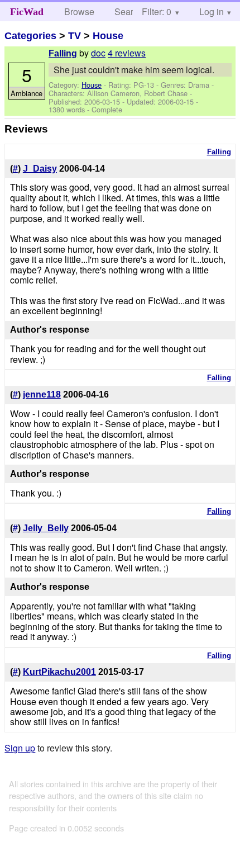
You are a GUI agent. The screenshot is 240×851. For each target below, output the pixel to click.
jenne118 (42, 394)
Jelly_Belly (46, 528)
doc (98, 52)
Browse (79, 11)
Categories (30, 35)
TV (74, 35)
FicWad (27, 11)
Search (128, 11)
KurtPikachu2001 (59, 672)
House (108, 35)
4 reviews (127, 52)
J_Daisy (40, 168)
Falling (63, 53)
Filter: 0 (156, 11)
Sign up (19, 747)
